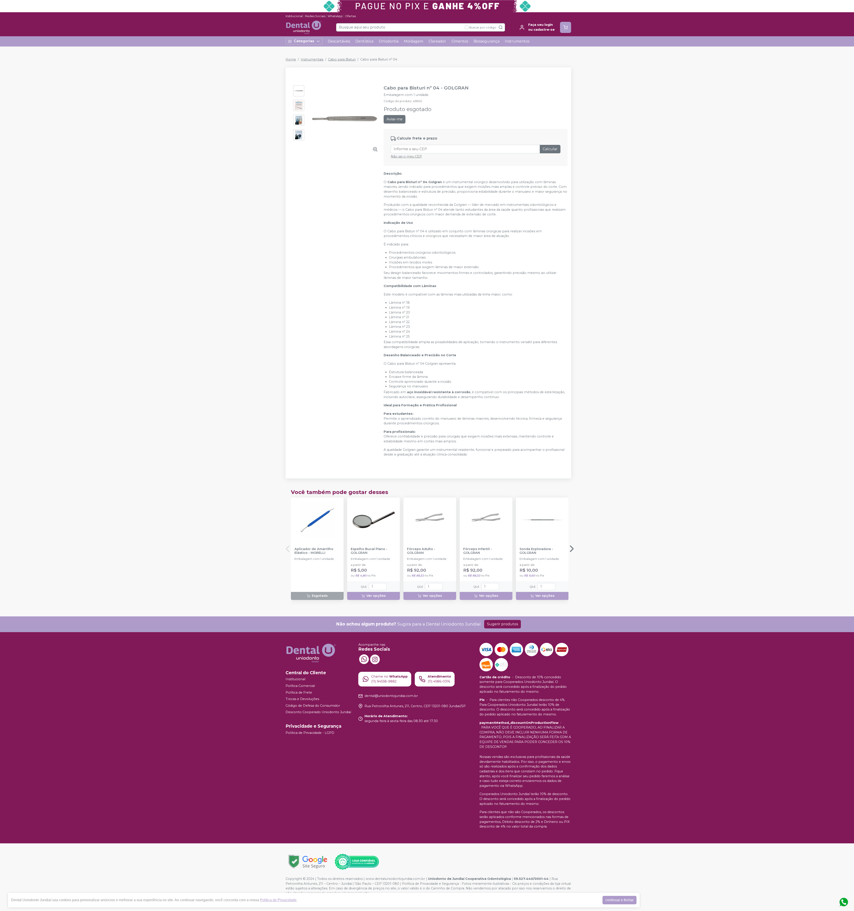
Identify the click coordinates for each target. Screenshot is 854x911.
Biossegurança (486, 41)
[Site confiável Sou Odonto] (356, 861)
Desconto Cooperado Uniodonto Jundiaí (318, 712)
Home (291, 59)
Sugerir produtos (502, 624)
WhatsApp (335, 16)
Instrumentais (312, 59)
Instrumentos (517, 41)
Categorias (304, 41)
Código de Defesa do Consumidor (313, 706)
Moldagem (413, 41)
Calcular (550, 149)
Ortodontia (389, 41)
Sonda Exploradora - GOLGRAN (536, 551)
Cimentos (459, 41)
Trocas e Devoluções (302, 699)
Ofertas (350, 16)
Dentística (364, 41)
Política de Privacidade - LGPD (310, 733)
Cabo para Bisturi (342, 59)
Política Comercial (300, 686)
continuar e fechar (619, 900)
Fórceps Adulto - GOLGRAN (421, 551)
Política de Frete (299, 692)
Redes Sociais (315, 16)
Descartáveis (339, 41)
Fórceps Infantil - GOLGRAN (477, 551)
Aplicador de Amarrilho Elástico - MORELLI (313, 551)
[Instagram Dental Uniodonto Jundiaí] (375, 659)
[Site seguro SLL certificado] (308, 862)
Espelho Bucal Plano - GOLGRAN (369, 551)
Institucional (294, 16)
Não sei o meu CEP (406, 156)
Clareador (437, 41)
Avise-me (395, 119)
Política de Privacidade (278, 900)
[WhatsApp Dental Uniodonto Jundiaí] (363, 659)
